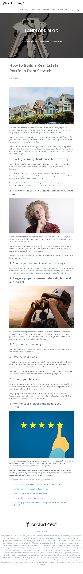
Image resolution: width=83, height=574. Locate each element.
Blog (71, 10)
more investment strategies (35, 273)
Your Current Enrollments (40, 10)
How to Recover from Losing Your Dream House (31, 489)
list (65, 273)
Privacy (44, 531)
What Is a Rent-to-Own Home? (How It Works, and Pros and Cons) (37, 484)
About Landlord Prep (59, 10)
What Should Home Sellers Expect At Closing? (29, 498)
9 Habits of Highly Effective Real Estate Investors (31, 493)
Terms (38, 531)
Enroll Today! (23, 10)
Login (78, 10)
